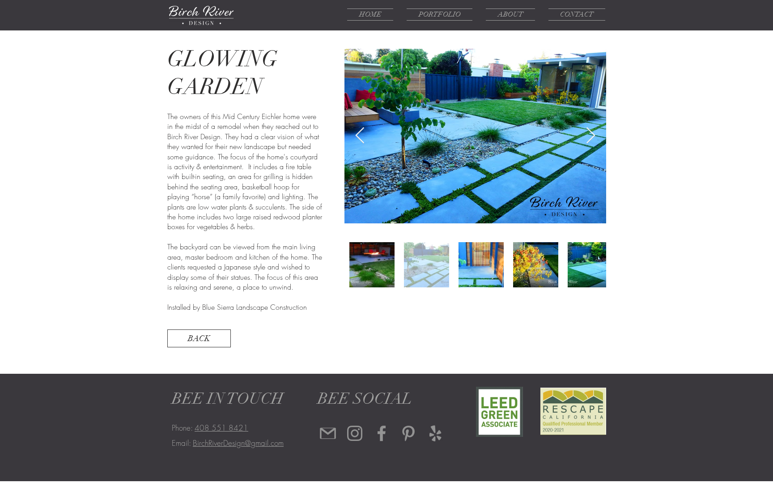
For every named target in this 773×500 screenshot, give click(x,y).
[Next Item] (591, 136)
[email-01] (328, 433)
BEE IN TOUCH (228, 398)
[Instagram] (354, 433)
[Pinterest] (408, 433)
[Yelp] (435, 433)
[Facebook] (381, 433)
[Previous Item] (360, 136)
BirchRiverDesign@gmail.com (238, 443)
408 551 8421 (221, 428)
